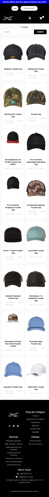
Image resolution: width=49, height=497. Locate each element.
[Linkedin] (13, 426)
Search (40, 32)
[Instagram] (9, 426)
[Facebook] (17, 426)
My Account (29, 8)
